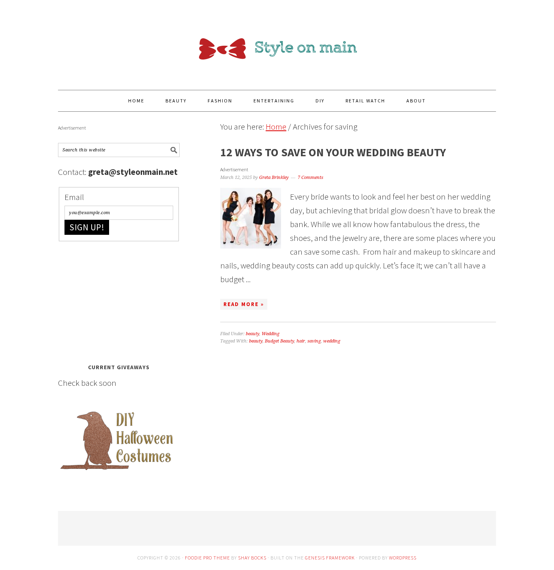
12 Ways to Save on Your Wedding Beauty (333, 152)
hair (300, 341)
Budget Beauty (279, 341)
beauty (252, 333)
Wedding (270, 333)
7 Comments (310, 177)
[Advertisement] (119, 300)
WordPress (403, 558)
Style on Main (277, 41)
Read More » (243, 304)
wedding (331, 341)
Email (74, 196)
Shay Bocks (252, 558)
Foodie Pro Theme (207, 558)
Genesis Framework (330, 558)
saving (314, 341)
